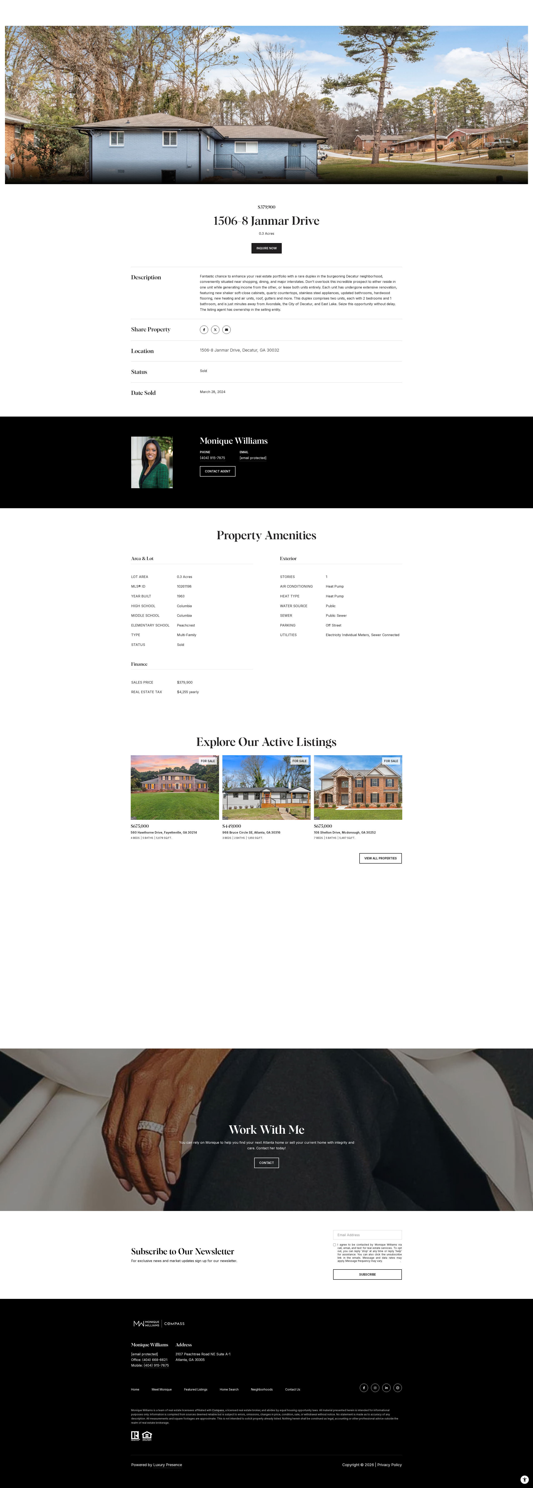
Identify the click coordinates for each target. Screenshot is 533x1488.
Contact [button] (266, 1163)
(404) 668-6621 (154, 1360)
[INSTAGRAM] (375, 1388)
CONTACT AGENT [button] (217, 471)
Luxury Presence (167, 1465)
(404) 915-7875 (212, 458)
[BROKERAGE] (398, 1388)
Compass (218, 1410)
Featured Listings (195, 1389)
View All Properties (380, 858)
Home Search (229, 1389)
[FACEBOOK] (364, 1388)
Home (135, 1389)
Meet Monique (162, 1389)
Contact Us (292, 1389)
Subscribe (367, 1274)
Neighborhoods (262, 1389)
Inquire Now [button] (267, 248)
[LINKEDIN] (386, 1388)
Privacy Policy (391, 1260)
